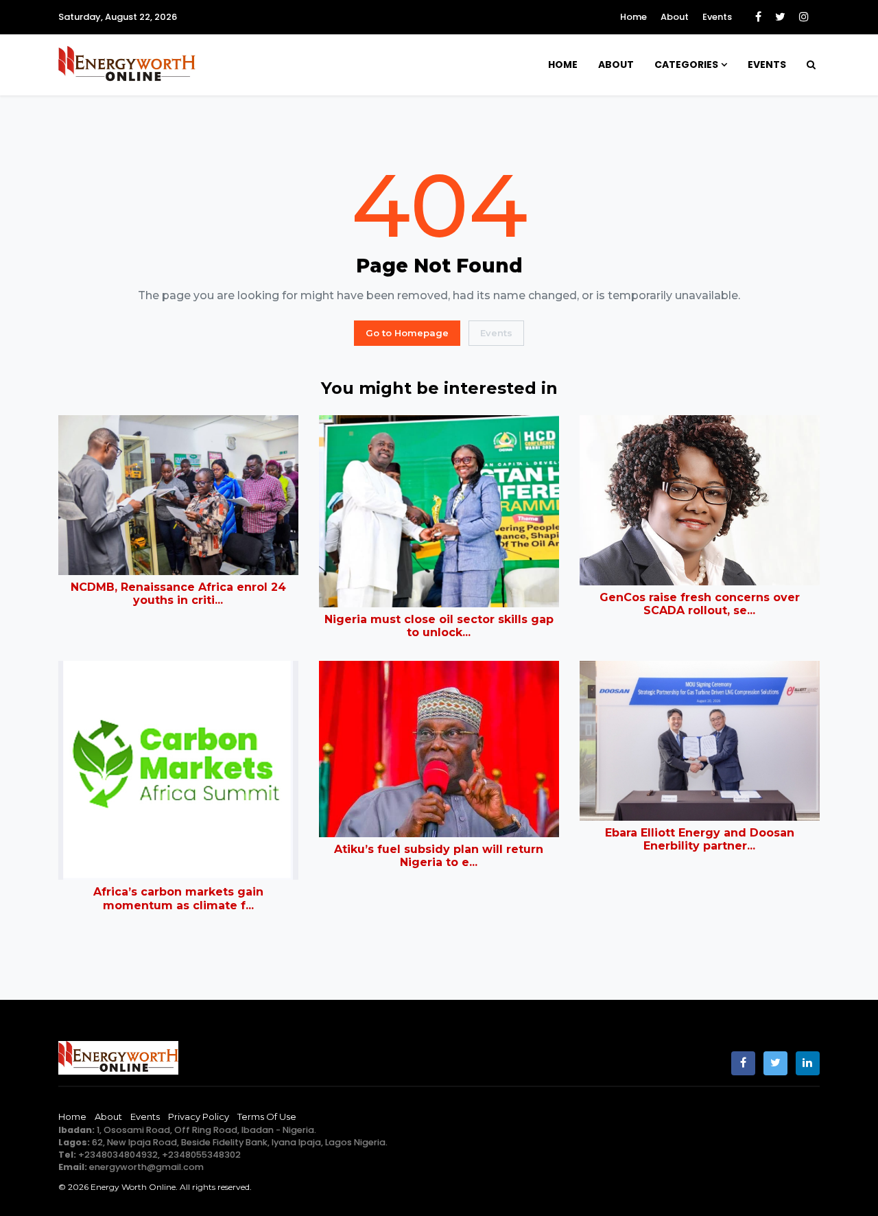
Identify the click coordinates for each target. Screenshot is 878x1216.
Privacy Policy (198, 1116)
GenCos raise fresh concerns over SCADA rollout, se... (700, 604)
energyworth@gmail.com (146, 1167)
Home (633, 16)
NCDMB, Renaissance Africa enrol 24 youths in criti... (178, 594)
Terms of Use (266, 1116)
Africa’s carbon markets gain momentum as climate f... (178, 898)
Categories (686, 64)
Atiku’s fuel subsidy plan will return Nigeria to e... (438, 856)
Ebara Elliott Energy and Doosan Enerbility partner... (699, 839)
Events (717, 16)
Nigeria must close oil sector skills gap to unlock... (439, 626)
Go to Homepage (407, 332)
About (675, 16)
